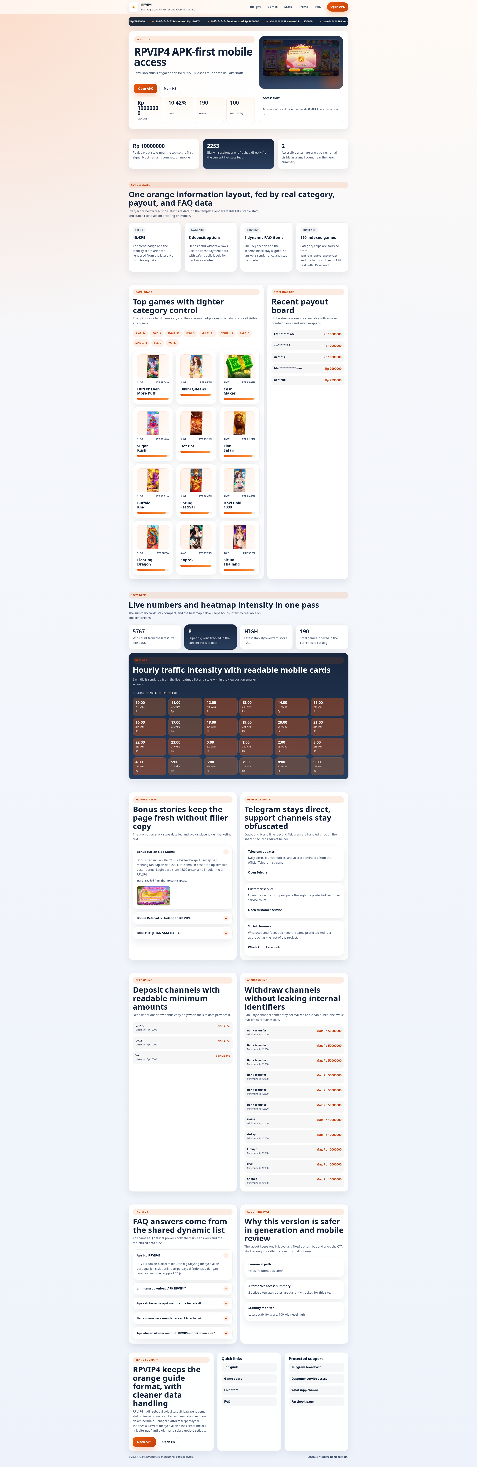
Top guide (231, 1367)
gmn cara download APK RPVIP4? (161, 1288)
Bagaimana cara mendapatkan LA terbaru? (169, 1318)
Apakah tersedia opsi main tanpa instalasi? (169, 1303)
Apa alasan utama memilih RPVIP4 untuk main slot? (176, 1333)
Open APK (337, 7)
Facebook (273, 947)
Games (272, 7)
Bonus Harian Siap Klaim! (156, 852)
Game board (233, 1379)
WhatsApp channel (305, 1390)
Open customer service (265, 910)
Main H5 (170, 89)
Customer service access (309, 1379)
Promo (304, 7)
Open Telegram (259, 872)
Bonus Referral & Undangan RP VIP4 (163, 918)
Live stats (231, 1390)
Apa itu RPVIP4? (148, 1255)
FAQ (318, 7)
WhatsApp (255, 947)
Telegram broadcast (306, 1367)
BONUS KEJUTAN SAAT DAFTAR (159, 933)
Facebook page (302, 1402)
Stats (288, 7)
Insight (255, 7)
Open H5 (168, 1442)
